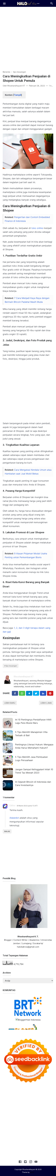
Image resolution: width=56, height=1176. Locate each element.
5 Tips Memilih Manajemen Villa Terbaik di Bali (31, 734)
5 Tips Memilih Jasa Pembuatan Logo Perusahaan (31, 759)
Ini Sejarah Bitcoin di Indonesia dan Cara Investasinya (33, 783)
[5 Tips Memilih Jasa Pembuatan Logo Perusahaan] (8, 760)
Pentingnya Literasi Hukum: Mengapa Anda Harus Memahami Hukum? (34, 746)
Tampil (17, 95)
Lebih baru (9, 703)
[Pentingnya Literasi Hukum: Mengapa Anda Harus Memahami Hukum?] (8, 748)
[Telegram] (29, 693)
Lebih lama (46, 703)
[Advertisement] (28, 37)
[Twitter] (22, 693)
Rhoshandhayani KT (24, 676)
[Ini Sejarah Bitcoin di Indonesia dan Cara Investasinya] (8, 785)
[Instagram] (30, 1162)
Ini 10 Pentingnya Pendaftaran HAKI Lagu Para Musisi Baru (33, 721)
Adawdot (14, 817)
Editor (13, 805)
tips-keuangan (11, 666)
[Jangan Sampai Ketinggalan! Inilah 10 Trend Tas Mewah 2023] (8, 773)
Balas (7, 831)
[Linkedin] (43, 693)
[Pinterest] (50, 693)
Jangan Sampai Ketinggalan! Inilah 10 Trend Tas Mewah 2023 (34, 771)
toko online (37, 228)
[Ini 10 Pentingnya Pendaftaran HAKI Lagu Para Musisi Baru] (8, 723)
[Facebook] (15, 693)
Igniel (32, 1172)
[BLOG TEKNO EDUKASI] (28, 3)
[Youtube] (36, 1162)
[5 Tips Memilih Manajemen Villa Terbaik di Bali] (8, 735)
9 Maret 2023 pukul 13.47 (27, 806)
